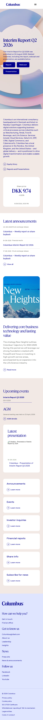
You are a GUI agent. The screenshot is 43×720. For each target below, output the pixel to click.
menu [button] (35, 4)
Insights (5, 645)
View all (10, 264)
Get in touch (7, 619)
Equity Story (12, 164)
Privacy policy (7, 698)
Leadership (6, 642)
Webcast (23, 65)
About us (6, 638)
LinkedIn (5, 676)
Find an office (7, 623)
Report (8, 65)
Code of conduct (8, 715)
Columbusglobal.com (11, 634)
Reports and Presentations (18, 169)
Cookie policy (7, 701)
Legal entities (7, 711)
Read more (11, 370)
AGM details (12, 419)
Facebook (6, 672)
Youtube (5, 679)
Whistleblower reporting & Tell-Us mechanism (18, 708)
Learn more (15, 490)
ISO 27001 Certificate (10, 705)
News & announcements (12, 660)
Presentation (11, 71)
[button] (21, 232)
